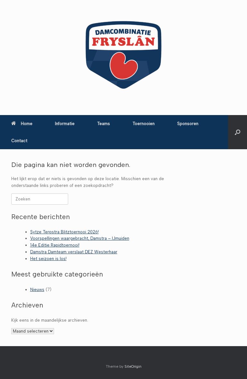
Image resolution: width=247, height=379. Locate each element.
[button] (237, 132)
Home (26, 123)
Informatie (65, 123)
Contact (19, 140)
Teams (103, 123)
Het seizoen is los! (48, 258)
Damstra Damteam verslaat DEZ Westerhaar (73, 251)
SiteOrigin (133, 366)
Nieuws (37, 289)
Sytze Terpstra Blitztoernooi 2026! (64, 231)
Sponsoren (187, 123)
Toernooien (144, 123)
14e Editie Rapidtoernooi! (54, 245)
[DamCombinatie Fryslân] (123, 55)
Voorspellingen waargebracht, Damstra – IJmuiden (79, 238)
